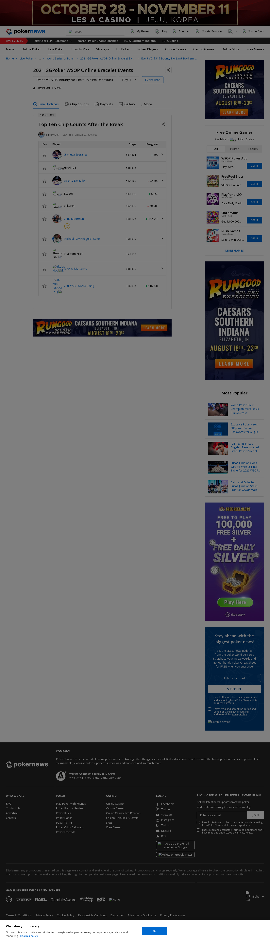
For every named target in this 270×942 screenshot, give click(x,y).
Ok (154, 931)
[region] (135, 931)
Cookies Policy (29, 936)
